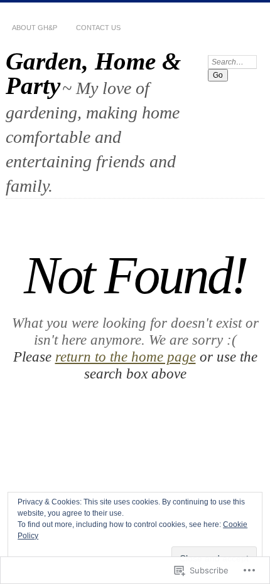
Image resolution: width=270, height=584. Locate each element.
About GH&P (34, 27)
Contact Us (98, 27)
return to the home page (125, 356)
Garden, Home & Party (93, 73)
